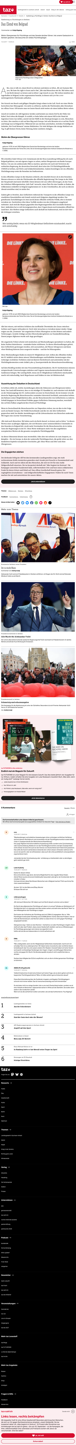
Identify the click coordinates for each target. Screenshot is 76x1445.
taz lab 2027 (5, 1328)
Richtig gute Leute (7, 1154)
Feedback (4, 1400)
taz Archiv (4, 1357)
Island (3, 1140)
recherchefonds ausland (9, 1220)
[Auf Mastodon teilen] (22, 503)
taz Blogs (4, 1343)
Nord (2, 1116)
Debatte (21, 16)
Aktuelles (4, 1173)
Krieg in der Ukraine (7, 1149)
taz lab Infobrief (6, 1295)
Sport (3, 1107)
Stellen (3, 1187)
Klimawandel (5, 1159)
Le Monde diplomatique (8, 1352)
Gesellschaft (12, 16)
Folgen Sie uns (5, 1075)
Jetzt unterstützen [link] (38, 482)
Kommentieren (14, 497)
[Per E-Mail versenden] (18, 503)
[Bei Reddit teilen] (45, 503)
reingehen (4, 1266)
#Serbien (20, 491)
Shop (2, 1381)
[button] (73, 2)
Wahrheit (4, 1121)
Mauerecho (5, 1257)
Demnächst (5, 1309)
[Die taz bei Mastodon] (12, 1075)
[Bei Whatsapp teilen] (36, 503)
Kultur (3, 1103)
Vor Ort (3, 1314)
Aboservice (4, 1404)
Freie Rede (4, 1262)
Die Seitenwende (6, 1182)
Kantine (3, 1376)
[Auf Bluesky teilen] (27, 503)
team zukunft (5, 1281)
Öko (2, 1093)
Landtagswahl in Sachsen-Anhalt (11, 1136)
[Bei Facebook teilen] (31, 503)
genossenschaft (6, 1211)
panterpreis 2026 (6, 1229)
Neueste (66, 808)
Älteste (73, 808)
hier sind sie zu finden (63, 822)
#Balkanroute (12, 491)
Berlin (3, 1112)
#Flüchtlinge (28, 491)
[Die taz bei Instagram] (21, 1075)
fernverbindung (6, 1248)
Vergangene (5, 1323)
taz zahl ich (4, 1215)
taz (5, 1069)
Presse (3, 1191)
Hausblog (4, 1178)
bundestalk (4, 1243)
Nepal (3, 1145)
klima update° (5, 1253)
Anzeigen (4, 1385)
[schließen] (73, 1411)
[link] (29, 9)
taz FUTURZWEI (6, 1347)
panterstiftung (5, 1224)
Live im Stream (6, 1318)
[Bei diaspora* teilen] (40, 503)
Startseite (4, 16)
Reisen (3, 1371)
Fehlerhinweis (24, 497)
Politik (3, 1089)
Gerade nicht (66, 1411)
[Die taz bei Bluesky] (17, 1075)
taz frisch (4, 1286)
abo (2, 1206)
